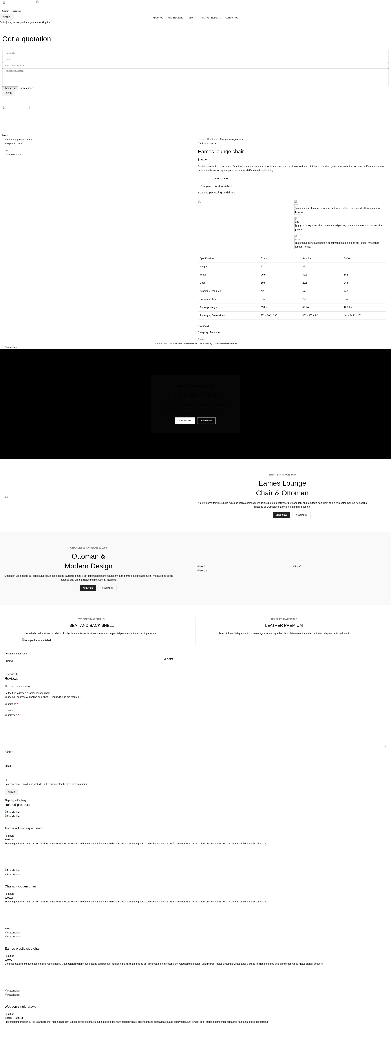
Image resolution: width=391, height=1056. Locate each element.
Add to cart (221, 179)
